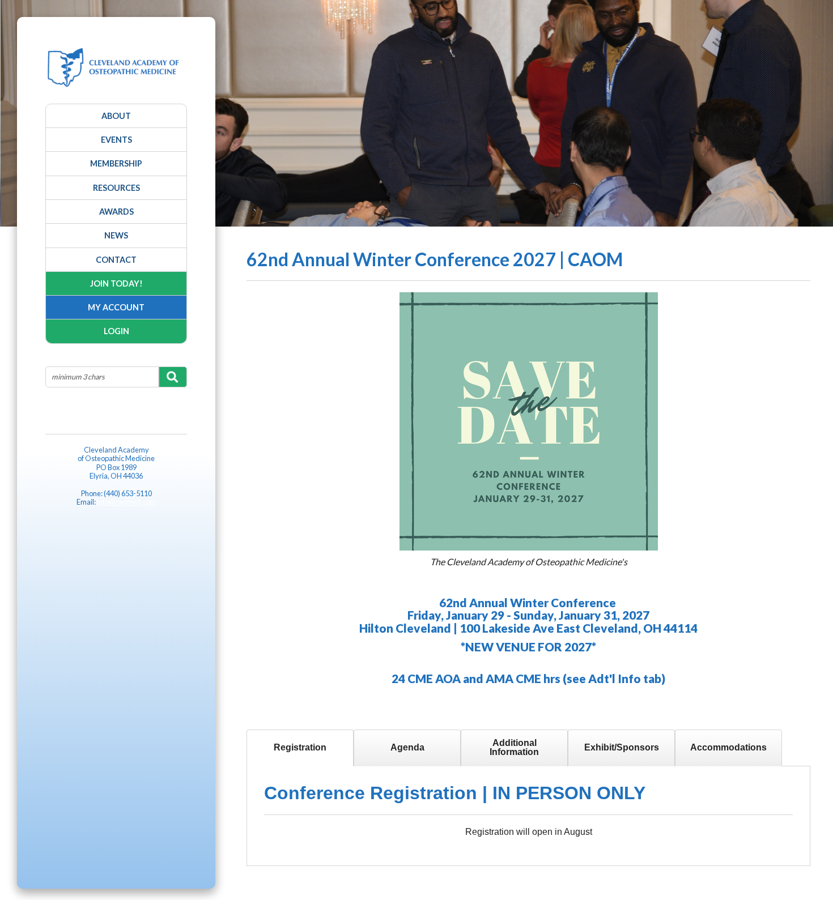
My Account (116, 307)
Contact (116, 260)
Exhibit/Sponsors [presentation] (621, 747)
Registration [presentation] (300, 747)
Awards (116, 211)
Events (116, 139)
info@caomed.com (126, 501)
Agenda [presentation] (407, 747)
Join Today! (116, 283)
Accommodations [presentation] (728, 747)
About (116, 116)
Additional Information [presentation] (514, 747)
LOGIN (116, 331)
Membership (116, 163)
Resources (116, 188)
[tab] (300, 748)
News (116, 235)
